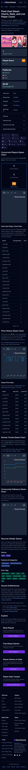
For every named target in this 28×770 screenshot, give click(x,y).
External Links (7, 120)
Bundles (4, 707)
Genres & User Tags (8, 125)
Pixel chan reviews (11, 451)
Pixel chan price (10, 342)
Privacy (4, 766)
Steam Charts (6, 710)
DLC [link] (5, 141)
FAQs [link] (5, 147)
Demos (4, 704)
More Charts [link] (22, 144)
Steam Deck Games (20, 713)
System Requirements (9, 129)
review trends (5, 25)
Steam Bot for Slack (7, 748)
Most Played (18, 701)
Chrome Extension (7, 742)
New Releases (18, 707)
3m (8, 192)
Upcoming (17, 710)
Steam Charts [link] (7, 134)
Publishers (5, 732)
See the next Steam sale (13, 684)
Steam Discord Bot (7, 745)
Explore (4, 757)
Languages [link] (13, 144)
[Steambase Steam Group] (17, 755)
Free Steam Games (20, 728)
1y (11, 192)
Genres (4, 720)
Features (5, 116)
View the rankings (13, 636)
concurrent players (19, 23)
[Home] (1, 6)
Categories (5, 723)
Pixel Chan (12, 6)
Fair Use (13, 766)
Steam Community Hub (11, 611)
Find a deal (13, 669)
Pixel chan (8, 22)
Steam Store (13, 607)
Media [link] (5, 144)
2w (4, 192)
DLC (3, 701)
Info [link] (22, 141)
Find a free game (13, 651)
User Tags (4, 726)
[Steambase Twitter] (19, 755)
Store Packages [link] (14, 141)
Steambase (17, 743)
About (17, 766)
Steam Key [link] (16, 138)
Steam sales (18, 385)
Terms (8, 766)
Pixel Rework (16, 101)
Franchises (5, 735)
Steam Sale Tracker (20, 720)
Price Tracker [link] (7, 138)
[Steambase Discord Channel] (15, 755)
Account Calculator (7, 754)
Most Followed (19, 704)
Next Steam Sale (6, 751)
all (15, 192)
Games (6, 6)
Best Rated (18, 698)
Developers (5, 729)
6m (8, 349)
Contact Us (23, 766)
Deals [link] (24, 138)
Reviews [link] (16, 134)
